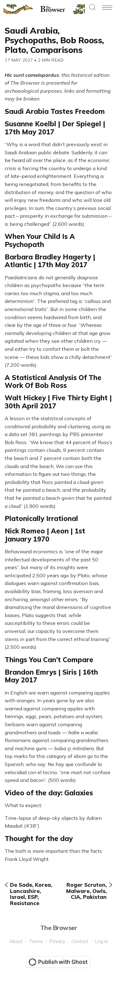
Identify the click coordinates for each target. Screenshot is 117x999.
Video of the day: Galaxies (49, 792)
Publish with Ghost (63, 962)
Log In (101, 941)
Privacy (57, 941)
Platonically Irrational (41, 518)
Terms (36, 941)
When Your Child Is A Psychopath (40, 240)
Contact (79, 941)
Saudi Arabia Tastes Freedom (55, 111)
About (16, 941)
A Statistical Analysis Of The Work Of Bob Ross (53, 381)
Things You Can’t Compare (49, 659)
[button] (92, 7)
